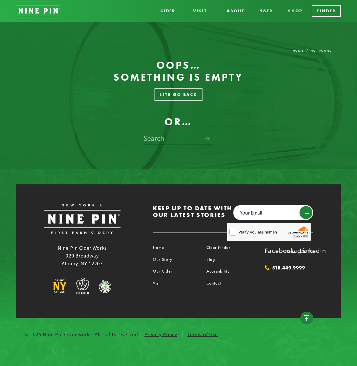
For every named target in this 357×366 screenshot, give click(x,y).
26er (266, 11)
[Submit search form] (207, 138)
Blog (210, 259)
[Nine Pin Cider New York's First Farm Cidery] (38, 11)
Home (298, 50)
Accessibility (218, 271)
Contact (213, 283)
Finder (326, 11)
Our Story (162, 259)
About (236, 11)
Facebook (270, 250)
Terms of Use (202, 334)
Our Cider (162, 271)
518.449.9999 (288, 268)
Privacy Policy (160, 334)
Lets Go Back (178, 94)
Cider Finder (218, 247)
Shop (295, 11)
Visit (200, 11)
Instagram (287, 250)
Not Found (321, 50)
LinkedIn (305, 250)
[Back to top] (306, 318)
